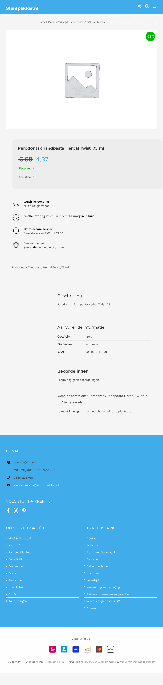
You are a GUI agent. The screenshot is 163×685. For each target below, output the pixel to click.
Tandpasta (98, 21)
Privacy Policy (56, 661)
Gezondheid (16, 580)
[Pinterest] (23, 510)
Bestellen (93, 559)
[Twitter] (16, 510)
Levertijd (93, 580)
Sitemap (92, 608)
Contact (92, 538)
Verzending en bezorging (103, 587)
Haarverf (14, 545)
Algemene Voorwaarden (102, 552)
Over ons (93, 545)
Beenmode (15, 566)
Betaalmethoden (98, 566)
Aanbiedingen (17, 601)
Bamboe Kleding (19, 552)
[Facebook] (8, 510)
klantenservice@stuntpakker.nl (36, 485)
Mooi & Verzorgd (58, 21)
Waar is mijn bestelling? (103, 601)
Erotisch (13, 573)
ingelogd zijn (77, 411)
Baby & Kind (16, 559)
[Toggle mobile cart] (139, 6)
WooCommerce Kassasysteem (137, 661)
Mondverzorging (80, 21)
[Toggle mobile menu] (155, 6)
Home (42, 21)
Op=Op (12, 594)
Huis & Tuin (16, 587)
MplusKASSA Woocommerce (99, 661)
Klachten (93, 573)
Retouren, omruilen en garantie (108, 594)
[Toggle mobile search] (147, 6)
